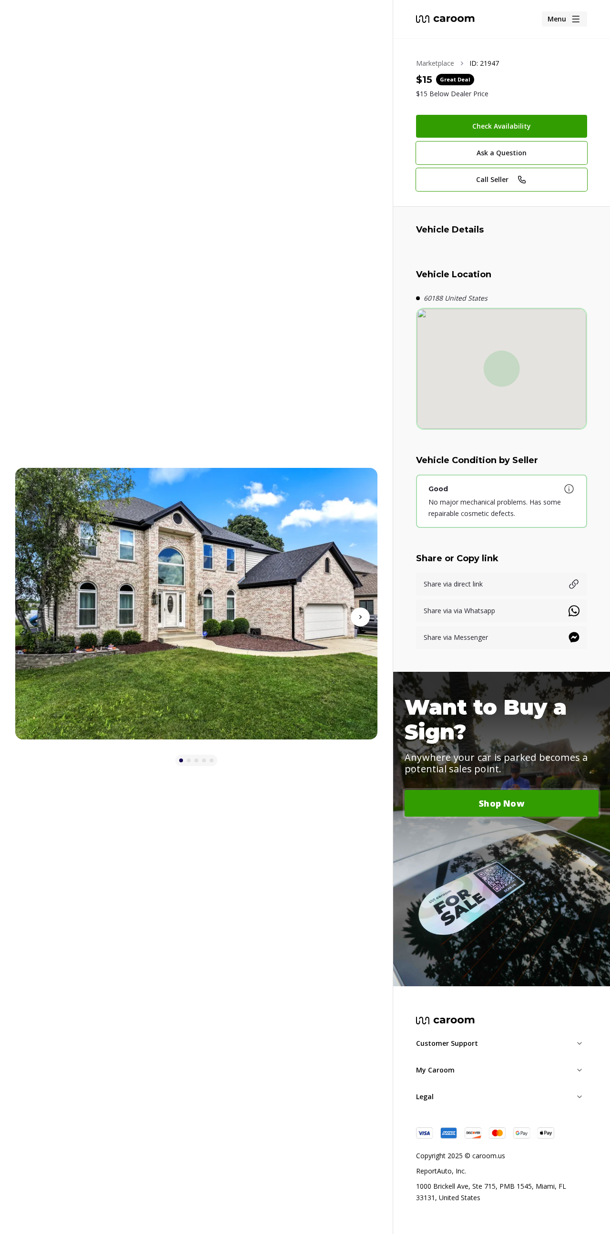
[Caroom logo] (445, 19)
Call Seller (492, 179)
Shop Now (501, 803)
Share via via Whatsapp (459, 610)
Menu (557, 18)
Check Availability (501, 126)
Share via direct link (453, 583)
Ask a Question (502, 152)
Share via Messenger (456, 637)
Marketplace (435, 63)
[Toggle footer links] (579, 1043)
